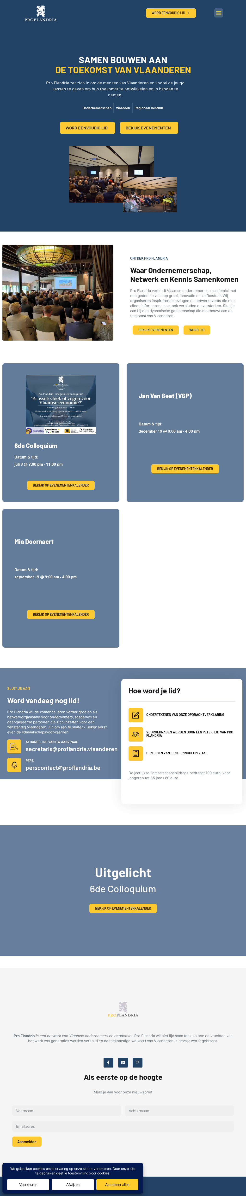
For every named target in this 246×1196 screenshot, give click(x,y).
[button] (218, 12)
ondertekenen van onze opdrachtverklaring (185, 715)
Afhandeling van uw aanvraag (52, 742)
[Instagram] (138, 1063)
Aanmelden (27, 1141)
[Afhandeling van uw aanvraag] (14, 746)
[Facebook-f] (109, 1063)
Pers (30, 761)
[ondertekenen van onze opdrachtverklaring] (136, 715)
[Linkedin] (123, 1063)
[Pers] (14, 765)
